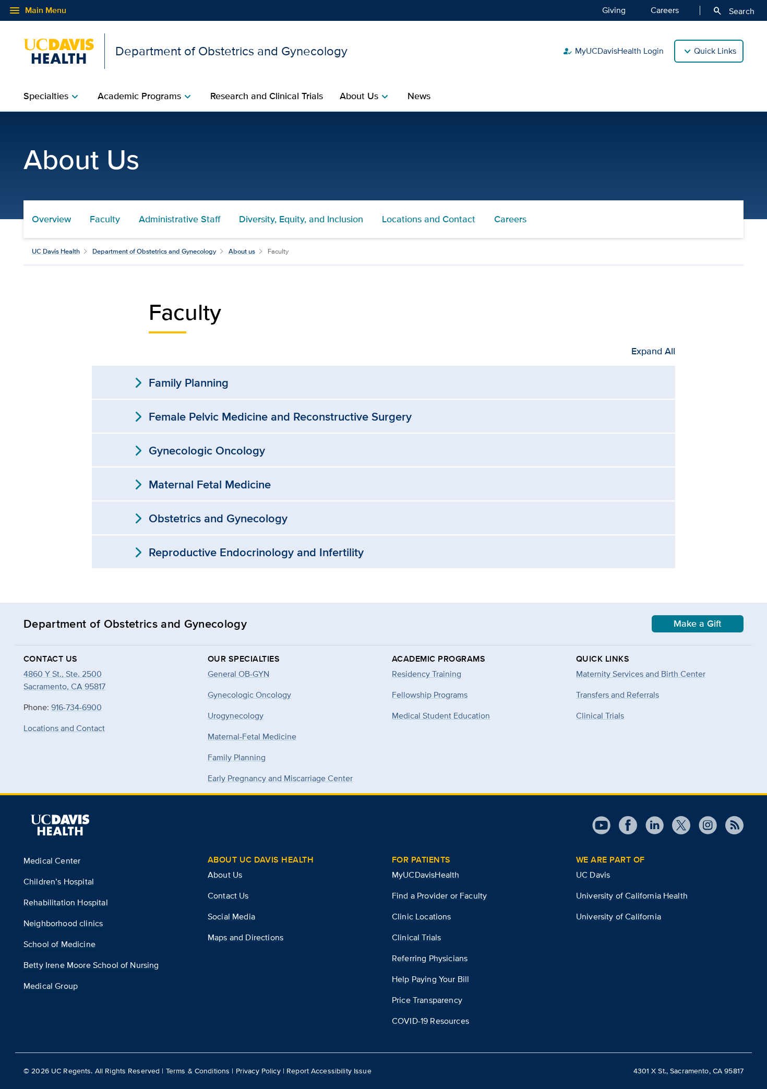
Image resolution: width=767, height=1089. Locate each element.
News (419, 96)
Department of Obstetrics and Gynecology (154, 251)
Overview (51, 219)
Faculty (105, 219)
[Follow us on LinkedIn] (650, 825)
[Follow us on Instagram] (703, 825)
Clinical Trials (600, 716)
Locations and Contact (428, 219)
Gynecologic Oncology (249, 695)
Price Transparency (427, 1000)
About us (242, 251)
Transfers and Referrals (617, 695)
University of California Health (632, 896)
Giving (614, 10)
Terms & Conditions (198, 1071)
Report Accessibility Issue (328, 1071)
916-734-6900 (76, 707)
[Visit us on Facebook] (623, 825)
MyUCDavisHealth (425, 875)
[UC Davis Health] (60, 825)
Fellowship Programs (430, 695)
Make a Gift (698, 623)
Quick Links (715, 51)
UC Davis (593, 875)
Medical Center (51, 861)
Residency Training (426, 674)
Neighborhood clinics (63, 923)
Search (733, 11)
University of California (618, 917)
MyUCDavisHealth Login (613, 51)
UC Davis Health (56, 251)
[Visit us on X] (677, 825)
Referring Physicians (430, 958)
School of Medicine (59, 944)
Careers (665, 10)
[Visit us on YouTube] (601, 825)
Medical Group (50, 986)
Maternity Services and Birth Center (640, 674)
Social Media (231, 917)
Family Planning (237, 757)
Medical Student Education (441, 716)
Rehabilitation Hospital (65, 902)
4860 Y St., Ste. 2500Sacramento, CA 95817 (64, 680)
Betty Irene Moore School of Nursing (91, 965)
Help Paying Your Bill (430, 979)
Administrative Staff (179, 219)
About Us (225, 875)
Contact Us (228, 896)
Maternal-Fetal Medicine (252, 737)
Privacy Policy (258, 1071)
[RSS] (730, 825)
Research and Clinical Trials (266, 96)
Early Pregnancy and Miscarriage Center (280, 778)
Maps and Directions (245, 937)
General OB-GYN (238, 674)
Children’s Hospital (58, 882)
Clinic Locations (421, 917)
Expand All (653, 351)
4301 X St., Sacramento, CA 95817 (688, 1071)
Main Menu (37, 10)
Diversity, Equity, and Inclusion (301, 219)
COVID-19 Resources (430, 1021)
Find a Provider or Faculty (439, 896)
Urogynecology (235, 716)
